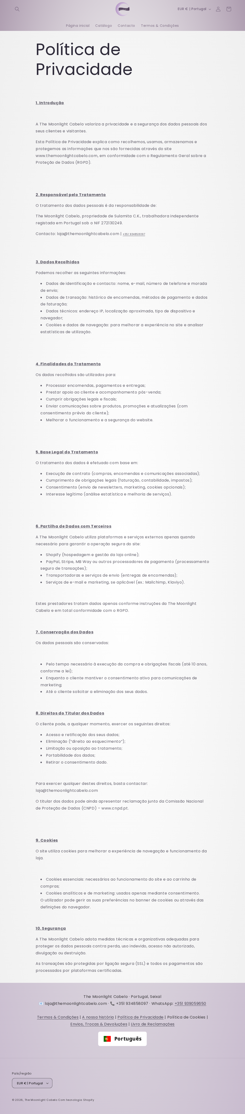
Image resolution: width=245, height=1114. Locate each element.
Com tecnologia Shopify (76, 1100)
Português (127, 1038)
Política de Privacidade (140, 1017)
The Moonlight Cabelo (41, 1100)
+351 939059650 (190, 1003)
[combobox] (122, 1039)
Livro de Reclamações (153, 1024)
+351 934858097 (134, 234)
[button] (17, 9)
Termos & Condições (58, 1017)
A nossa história (98, 1017)
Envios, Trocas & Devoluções (98, 1024)
